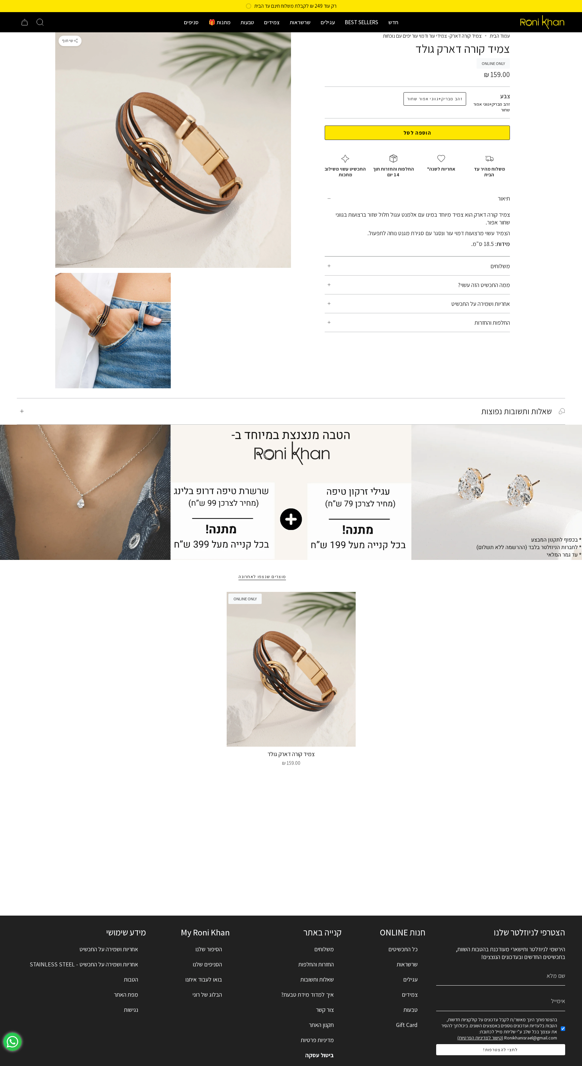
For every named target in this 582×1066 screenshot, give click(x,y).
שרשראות (407, 964)
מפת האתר (126, 994)
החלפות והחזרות (492, 322)
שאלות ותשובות (317, 979)
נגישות (131, 1010)
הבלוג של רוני (207, 994)
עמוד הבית (500, 35)
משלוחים (500, 266)
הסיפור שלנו (208, 949)
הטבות (131, 979)
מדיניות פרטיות (317, 1040)
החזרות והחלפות (316, 964)
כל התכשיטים (403, 949)
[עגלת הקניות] (24, 22)
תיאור (504, 199)
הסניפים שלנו (207, 964)
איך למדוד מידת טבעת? (307, 994)
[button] (393, 22)
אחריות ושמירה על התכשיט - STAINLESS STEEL (84, 964)
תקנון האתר (321, 1025)
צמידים (410, 994)
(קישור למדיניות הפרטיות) (480, 1038)
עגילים (410, 979)
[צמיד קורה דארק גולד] (291, 669)
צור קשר (325, 1010)
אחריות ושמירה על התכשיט (480, 304)
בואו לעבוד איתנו (203, 979)
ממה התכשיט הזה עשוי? (484, 285)
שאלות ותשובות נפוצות (516, 411)
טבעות (410, 1010)
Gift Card (407, 1025)
